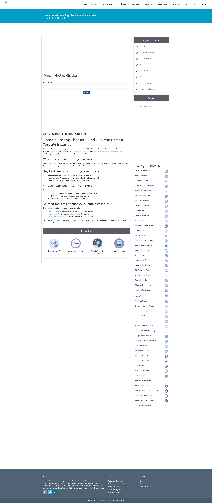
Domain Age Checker (142, 250)
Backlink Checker (145, 59)
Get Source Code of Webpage (145, 331)
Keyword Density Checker (144, 240)
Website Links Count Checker (145, 340)
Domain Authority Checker (148, 89)
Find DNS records (145, 83)
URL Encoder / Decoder (143, 285)
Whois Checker (53, 212)
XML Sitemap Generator (144, 205)
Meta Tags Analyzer (142, 200)
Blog (141, 481)
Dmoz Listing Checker (143, 265)
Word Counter (140, 220)
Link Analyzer (140, 230)
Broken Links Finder (142, 385)
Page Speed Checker (142, 355)
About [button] (195, 4)
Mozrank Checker (145, 77)
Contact (204, 4)
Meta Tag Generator (142, 195)
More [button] (186, 4)
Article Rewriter (145, 46)
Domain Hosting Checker (144, 326)
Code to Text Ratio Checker (145, 360)
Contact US (144, 487)
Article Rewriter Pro (142, 171)
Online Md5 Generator (143, 350)
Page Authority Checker (143, 405)
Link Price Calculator (142, 316)
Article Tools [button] (135, 4)
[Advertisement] (86, 54)
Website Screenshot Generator (146, 321)
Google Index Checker (143, 336)
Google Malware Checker (144, 245)
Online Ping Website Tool (144, 225)
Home (85, 4)
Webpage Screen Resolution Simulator (145, 296)
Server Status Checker (56, 216)
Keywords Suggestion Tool (145, 395)
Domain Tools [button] (162, 4)
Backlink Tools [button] (121, 4)
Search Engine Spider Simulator (146, 390)
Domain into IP (53, 214)
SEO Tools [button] (94, 4)
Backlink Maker (140, 210)
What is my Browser (142, 370)
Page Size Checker (141, 301)
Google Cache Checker (143, 380)
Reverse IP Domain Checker (145, 306)
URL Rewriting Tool (142, 270)
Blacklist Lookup (141, 311)
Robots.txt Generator (147, 53)
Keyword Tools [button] (107, 4)
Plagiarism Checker (142, 176)
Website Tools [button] (149, 4)
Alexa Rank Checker (142, 215)
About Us (143, 484)
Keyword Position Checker (144, 185)
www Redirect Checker (143, 275)
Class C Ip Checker (141, 345)
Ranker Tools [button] (176, 4)
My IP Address (144, 65)
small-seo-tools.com (105, 500)
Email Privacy (140, 375)
